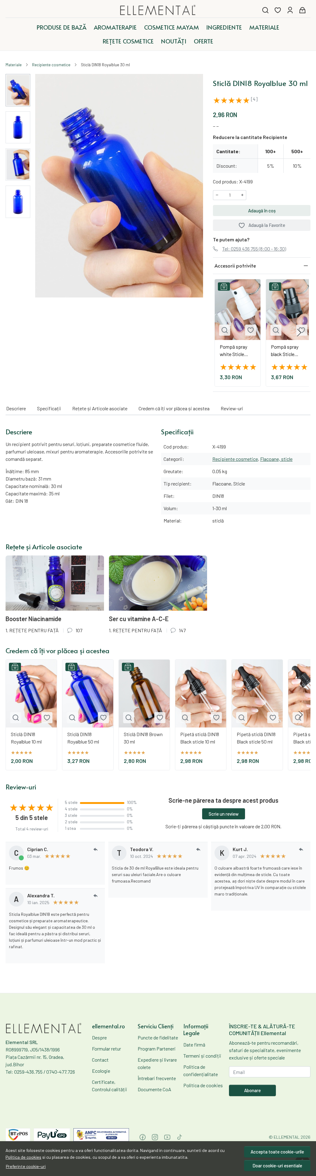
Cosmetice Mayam (171, 27)
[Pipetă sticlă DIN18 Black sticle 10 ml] (200, 693)
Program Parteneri (157, 1048)
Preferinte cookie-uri (26, 1166)
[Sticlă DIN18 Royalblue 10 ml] (31, 693)
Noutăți (173, 41)
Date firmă (194, 1044)
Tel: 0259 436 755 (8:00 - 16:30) (254, 249)
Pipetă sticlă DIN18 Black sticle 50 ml (256, 737)
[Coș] (302, 10)
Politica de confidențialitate (200, 1070)
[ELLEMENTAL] (158, 10)
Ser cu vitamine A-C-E (138, 618)
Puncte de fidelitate (158, 1037)
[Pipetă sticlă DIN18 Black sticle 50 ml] (257, 693)
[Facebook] (142, 1137)
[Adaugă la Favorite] (250, 330)
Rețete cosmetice (128, 41)
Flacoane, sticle (276, 459)
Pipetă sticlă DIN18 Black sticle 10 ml (199, 737)
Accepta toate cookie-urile (277, 1151)
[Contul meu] (290, 10)
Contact (100, 1060)
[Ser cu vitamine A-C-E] (158, 583)
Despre (99, 1037)
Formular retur (106, 1048)
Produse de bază (61, 27)
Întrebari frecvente (157, 1078)
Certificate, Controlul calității (109, 1085)
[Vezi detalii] (224, 330)
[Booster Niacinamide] (55, 583)
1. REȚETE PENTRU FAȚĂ (32, 630)
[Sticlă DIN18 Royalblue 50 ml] (87, 693)
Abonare (252, 1090)
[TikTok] (179, 1137)
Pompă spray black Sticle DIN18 (284, 351)
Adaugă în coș (262, 210)
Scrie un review (224, 814)
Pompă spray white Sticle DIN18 (233, 351)
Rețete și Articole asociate (99, 408)
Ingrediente (224, 27)
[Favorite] (278, 10)
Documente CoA (154, 1089)
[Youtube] (167, 1137)
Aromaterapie (115, 27)
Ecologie (101, 1071)
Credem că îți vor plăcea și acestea (174, 408)
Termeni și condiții (202, 1056)
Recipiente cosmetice (51, 64)
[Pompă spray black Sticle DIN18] (289, 309)
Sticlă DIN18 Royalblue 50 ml (83, 737)
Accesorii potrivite (235, 265)
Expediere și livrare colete (157, 1063)
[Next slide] (299, 333)
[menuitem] (18, 90)
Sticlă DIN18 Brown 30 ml (143, 737)
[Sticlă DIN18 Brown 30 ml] (144, 693)
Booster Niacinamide (33, 618)
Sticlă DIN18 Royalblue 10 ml (26, 737)
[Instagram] (155, 1137)
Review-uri (232, 408)
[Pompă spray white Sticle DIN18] (237, 309)
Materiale (264, 27)
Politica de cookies (23, 1157)
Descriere (16, 408)
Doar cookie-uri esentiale (277, 1165)
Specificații (49, 408)
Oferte (203, 41)
